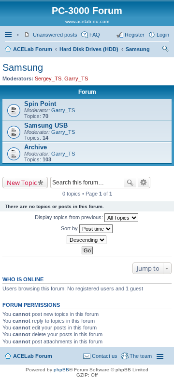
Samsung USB (46, 125)
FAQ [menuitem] (94, 35)
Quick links (9, 34)
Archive (35, 147)
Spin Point (40, 103)
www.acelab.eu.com (87, 21)
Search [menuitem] (165, 50)
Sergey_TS (48, 78)
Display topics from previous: (69, 217)
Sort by (70, 228)
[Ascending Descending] (87, 240)
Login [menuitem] (163, 35)
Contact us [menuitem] (104, 356)
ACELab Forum (32, 49)
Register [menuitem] (135, 35)
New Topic (22, 182)
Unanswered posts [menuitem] (55, 35)
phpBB (61, 369)
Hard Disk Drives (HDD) (88, 49)
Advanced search (143, 182)
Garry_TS (76, 78)
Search (130, 182)
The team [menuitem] (141, 356)
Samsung (138, 49)
